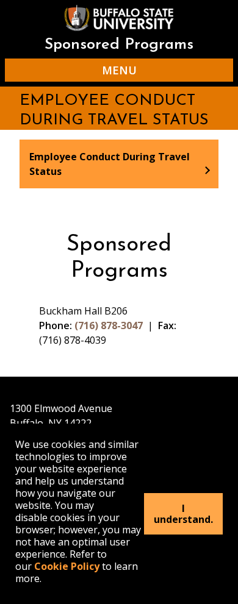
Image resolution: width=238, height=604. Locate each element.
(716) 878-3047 (108, 325)
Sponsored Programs (119, 44)
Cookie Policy (66, 566)
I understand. (183, 514)
